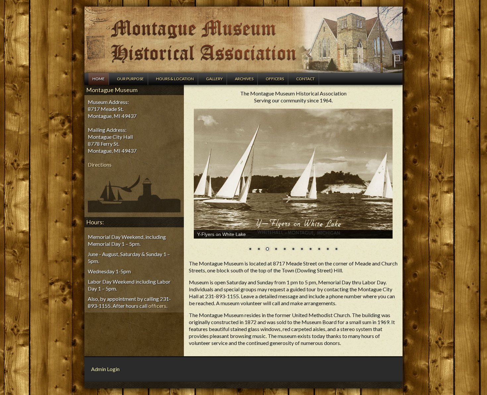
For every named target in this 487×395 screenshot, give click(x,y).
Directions (100, 164)
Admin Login (105, 369)
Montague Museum (243, 40)
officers (157, 306)
